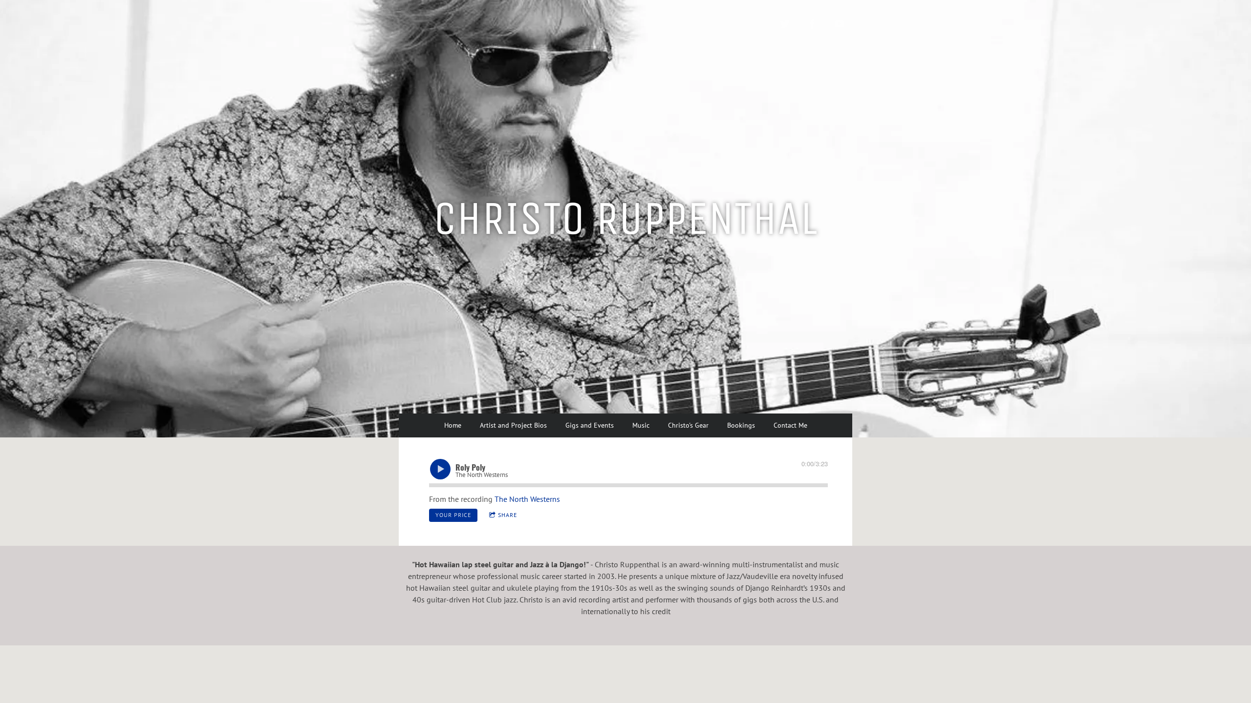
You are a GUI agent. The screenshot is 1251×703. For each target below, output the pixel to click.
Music (640, 425)
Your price (453, 514)
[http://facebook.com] (812, 24)
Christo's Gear (688, 425)
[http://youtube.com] (839, 24)
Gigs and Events (589, 425)
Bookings (741, 425)
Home (452, 425)
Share (507, 514)
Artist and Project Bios (513, 425)
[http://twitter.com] (785, 24)
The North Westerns (527, 499)
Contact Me (790, 425)
